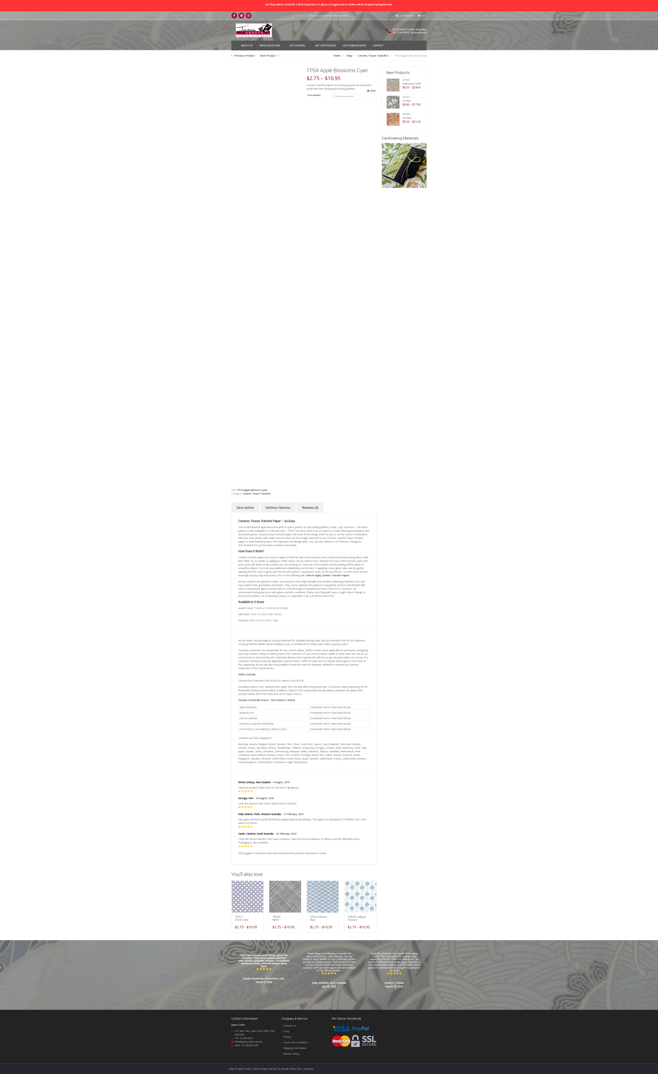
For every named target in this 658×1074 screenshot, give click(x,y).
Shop (349, 55)
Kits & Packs (297, 45)
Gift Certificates (325, 45)
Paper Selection (269, 45)
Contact (378, 45)
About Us (247, 45)
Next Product (269, 55)
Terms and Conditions (295, 1042)
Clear (373, 90)
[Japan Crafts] (254, 30)
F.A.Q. (286, 1031)
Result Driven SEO (291, 1068)
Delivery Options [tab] (278, 507)
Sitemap (308, 1068)
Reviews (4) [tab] (310, 507)
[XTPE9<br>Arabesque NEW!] (393, 84)
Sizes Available (314, 95)
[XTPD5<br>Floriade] (393, 119)
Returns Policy (291, 1053)
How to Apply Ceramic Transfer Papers (327, 575)
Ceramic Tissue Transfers (373, 55)
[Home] (234, 45)
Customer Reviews (354, 45)
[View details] (247, 897)
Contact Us (289, 1025)
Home (337, 55)
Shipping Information (295, 1048)
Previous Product (243, 55)
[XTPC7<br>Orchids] (393, 102)
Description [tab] (245, 507)
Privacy (287, 1036)
